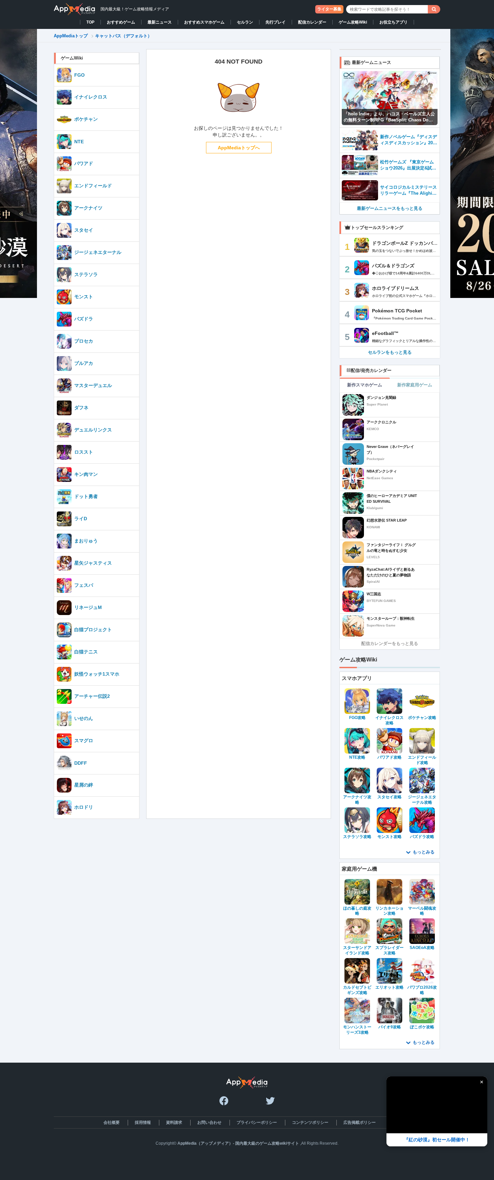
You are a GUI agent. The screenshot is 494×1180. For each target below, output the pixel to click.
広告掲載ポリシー (359, 1122)
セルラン (245, 22)
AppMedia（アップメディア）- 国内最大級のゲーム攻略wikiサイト (238, 1143)
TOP (90, 22)
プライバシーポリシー (257, 1122)
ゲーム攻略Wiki (353, 22)
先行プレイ (275, 22)
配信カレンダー (312, 22)
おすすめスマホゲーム (204, 22)
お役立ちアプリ (393, 22)
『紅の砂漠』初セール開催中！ (437, 1139)
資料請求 (174, 1122)
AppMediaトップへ (239, 147)
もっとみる (424, 851)
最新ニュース (160, 22)
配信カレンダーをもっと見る (389, 643)
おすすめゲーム (121, 22)
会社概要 (112, 1122)
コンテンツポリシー (310, 1122)
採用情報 (143, 1122)
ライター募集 (329, 9)
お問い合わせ (209, 1122)
